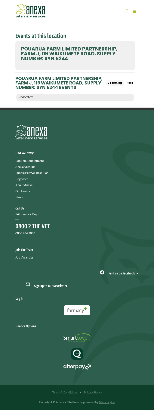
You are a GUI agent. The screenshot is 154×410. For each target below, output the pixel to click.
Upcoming (115, 83)
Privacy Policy (93, 392)
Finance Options (25, 326)
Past (130, 83)
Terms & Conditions (64, 392)
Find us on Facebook (121, 273)
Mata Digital (107, 402)
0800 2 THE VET (32, 226)
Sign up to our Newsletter (50, 286)
